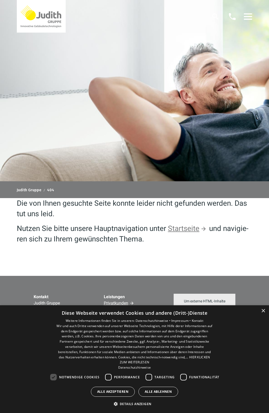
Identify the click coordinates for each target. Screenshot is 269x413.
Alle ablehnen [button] (158, 391)
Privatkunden (116, 303)
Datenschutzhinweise (134, 367)
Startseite (183, 228)
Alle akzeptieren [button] (112, 391)
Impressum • (181, 320)
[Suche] (215, 16)
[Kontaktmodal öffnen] (232, 16)
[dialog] (134, 359)
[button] (248, 16)
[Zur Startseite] (41, 16)
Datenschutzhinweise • (154, 320)
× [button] (263, 311)
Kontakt (197, 320)
